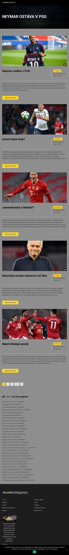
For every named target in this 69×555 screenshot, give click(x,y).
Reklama (4, 502)
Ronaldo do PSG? (7, 415)
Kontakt (4, 510)
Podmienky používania (8, 508)
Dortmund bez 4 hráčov (8, 461)
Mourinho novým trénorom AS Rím (24, 275)
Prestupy (57, 71)
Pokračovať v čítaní (10, 97)
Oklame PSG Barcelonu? (9, 464)
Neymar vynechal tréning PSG (10, 477)
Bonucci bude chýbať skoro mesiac (12, 458)
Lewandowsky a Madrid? (18, 207)
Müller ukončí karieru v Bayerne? (11, 442)
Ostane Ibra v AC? (7, 437)
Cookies (36, 505)
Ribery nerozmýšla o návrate (10, 429)
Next (17, 384)
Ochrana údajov (38, 499)
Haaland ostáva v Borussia (10, 434)
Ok (34, 552)
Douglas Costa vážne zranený (10, 472)
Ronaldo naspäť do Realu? (9, 445)
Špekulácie (57, 139)
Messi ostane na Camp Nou (10, 420)
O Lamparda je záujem (8, 431)
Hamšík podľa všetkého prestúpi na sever (13, 447)
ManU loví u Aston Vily (8, 423)
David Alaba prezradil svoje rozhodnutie (13, 480)
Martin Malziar (60, 210)
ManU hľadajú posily (15, 344)
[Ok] (67, 550)
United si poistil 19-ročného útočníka (12, 475)
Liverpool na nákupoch (8, 418)
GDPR (36, 502)
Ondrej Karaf (59, 142)
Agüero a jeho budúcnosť (9, 439)
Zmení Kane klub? (13, 139)
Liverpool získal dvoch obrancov (11, 469)
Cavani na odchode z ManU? (10, 450)
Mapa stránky (38, 510)
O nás (3, 499)
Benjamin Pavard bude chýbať (10, 456)
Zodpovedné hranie (39, 508)
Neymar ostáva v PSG (16, 71)
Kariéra (4, 505)
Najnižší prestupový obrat (9, 453)
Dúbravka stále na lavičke (9, 466)
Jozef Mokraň (60, 73)
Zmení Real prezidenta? (8, 426)
